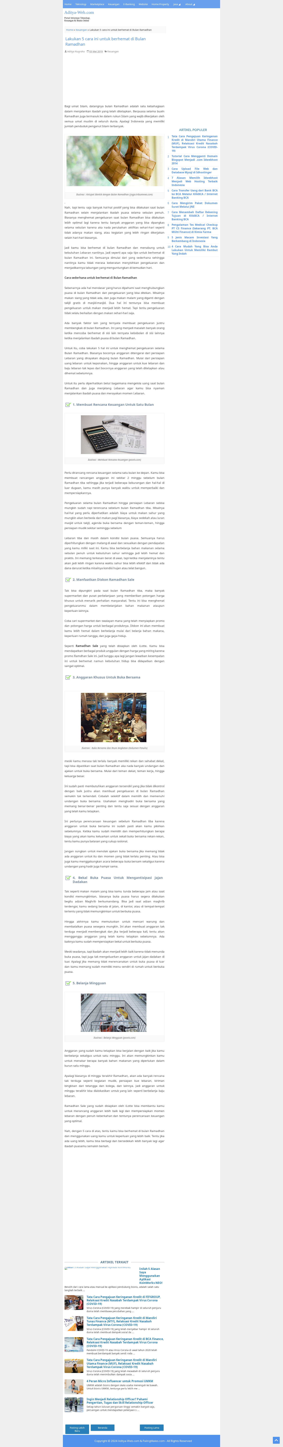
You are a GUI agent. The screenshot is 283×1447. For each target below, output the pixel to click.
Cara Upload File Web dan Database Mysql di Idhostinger (195, 170)
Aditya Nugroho (76, 51)
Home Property (160, 4)
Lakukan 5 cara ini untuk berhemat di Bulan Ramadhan (105, 41)
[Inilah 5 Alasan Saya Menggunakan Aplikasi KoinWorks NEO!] (101, 1268)
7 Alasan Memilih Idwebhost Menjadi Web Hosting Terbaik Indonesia (195, 181)
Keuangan (113, 4)
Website (143, 4)
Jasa (176, 4)
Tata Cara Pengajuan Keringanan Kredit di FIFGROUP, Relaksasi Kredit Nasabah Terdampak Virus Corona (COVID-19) (124, 1300)
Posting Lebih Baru (77, 1429)
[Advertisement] (160, 17)
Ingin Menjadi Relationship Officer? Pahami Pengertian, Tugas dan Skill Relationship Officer (120, 1400)
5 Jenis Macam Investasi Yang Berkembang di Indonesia (195, 239)
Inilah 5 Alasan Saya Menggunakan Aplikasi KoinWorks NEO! (150, 1275)
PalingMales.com (154, 1441)
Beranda (102, 1427)
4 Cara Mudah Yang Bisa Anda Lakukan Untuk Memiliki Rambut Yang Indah (195, 250)
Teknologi (80, 4)
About (190, 4)
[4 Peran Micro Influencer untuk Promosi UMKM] (74, 1386)
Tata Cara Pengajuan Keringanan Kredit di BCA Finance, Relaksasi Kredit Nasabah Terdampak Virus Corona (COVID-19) (125, 1342)
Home (68, 4)
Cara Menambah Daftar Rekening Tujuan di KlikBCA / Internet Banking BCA (195, 215)
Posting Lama (151, 1427)
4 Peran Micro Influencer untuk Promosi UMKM (120, 1381)
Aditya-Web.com (79, 12)
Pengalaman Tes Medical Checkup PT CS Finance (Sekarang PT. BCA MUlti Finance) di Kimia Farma (195, 228)
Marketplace (97, 4)
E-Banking (129, 4)
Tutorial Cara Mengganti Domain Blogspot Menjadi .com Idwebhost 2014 (195, 159)
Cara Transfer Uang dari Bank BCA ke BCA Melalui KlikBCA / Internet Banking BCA (195, 194)
